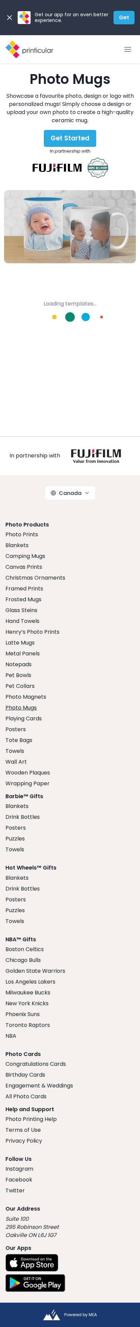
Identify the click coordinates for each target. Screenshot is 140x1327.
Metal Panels (22, 653)
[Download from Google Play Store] (35, 1283)
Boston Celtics (24, 949)
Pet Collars (20, 686)
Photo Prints (21, 534)
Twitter (15, 1190)
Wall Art (16, 762)
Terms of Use (23, 1130)
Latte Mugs (20, 643)
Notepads (18, 664)
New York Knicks (27, 1003)
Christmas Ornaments (35, 578)
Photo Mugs (21, 708)
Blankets (17, 545)
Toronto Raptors (27, 1025)
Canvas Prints (23, 567)
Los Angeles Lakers (30, 982)
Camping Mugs (25, 556)
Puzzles (15, 838)
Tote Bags (18, 740)
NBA (10, 1036)
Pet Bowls (18, 675)
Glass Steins (21, 610)
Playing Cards (23, 718)
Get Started (70, 138)
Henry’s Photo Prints (32, 632)
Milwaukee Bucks (27, 992)
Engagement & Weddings (39, 1085)
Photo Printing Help (31, 1119)
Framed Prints (24, 588)
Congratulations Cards (35, 1064)
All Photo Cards (26, 1096)
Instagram (19, 1169)
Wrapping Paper (27, 783)
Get (124, 17)
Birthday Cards (25, 1075)
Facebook (18, 1180)
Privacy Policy (23, 1141)
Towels (14, 751)
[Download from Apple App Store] (31, 1263)
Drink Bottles (22, 817)
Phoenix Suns (22, 1014)
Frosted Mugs (23, 599)
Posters (15, 729)
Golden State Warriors (35, 971)
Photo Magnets (25, 697)
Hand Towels (22, 621)
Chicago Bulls (23, 960)
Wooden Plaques (27, 773)
